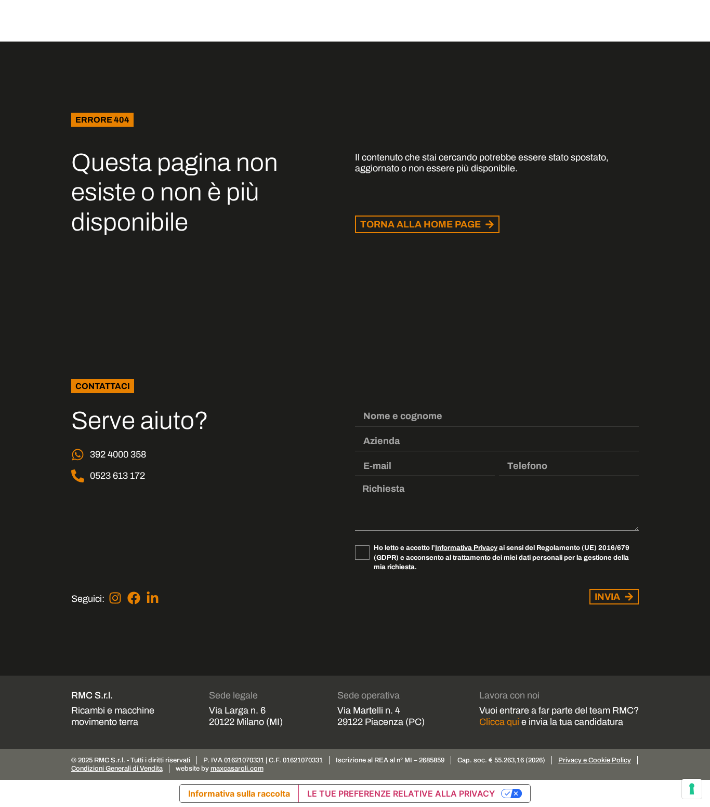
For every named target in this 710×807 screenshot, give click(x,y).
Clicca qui (499, 722)
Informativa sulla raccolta (239, 793)
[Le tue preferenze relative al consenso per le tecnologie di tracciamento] (692, 789)
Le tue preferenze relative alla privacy (401, 793)
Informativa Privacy (466, 548)
